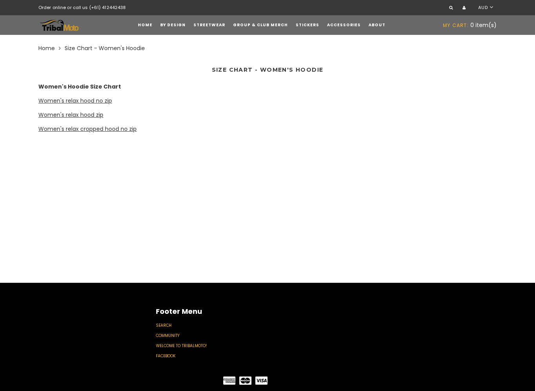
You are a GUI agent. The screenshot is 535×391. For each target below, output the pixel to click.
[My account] (465, 8)
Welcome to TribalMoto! (181, 346)
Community (167, 336)
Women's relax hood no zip (75, 101)
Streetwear (209, 25)
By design (173, 25)
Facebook (165, 356)
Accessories (344, 25)
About (377, 25)
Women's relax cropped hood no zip (87, 129)
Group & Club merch (260, 25)
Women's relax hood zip (70, 115)
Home (145, 25)
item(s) (470, 25)
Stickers (307, 25)
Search (164, 325)
